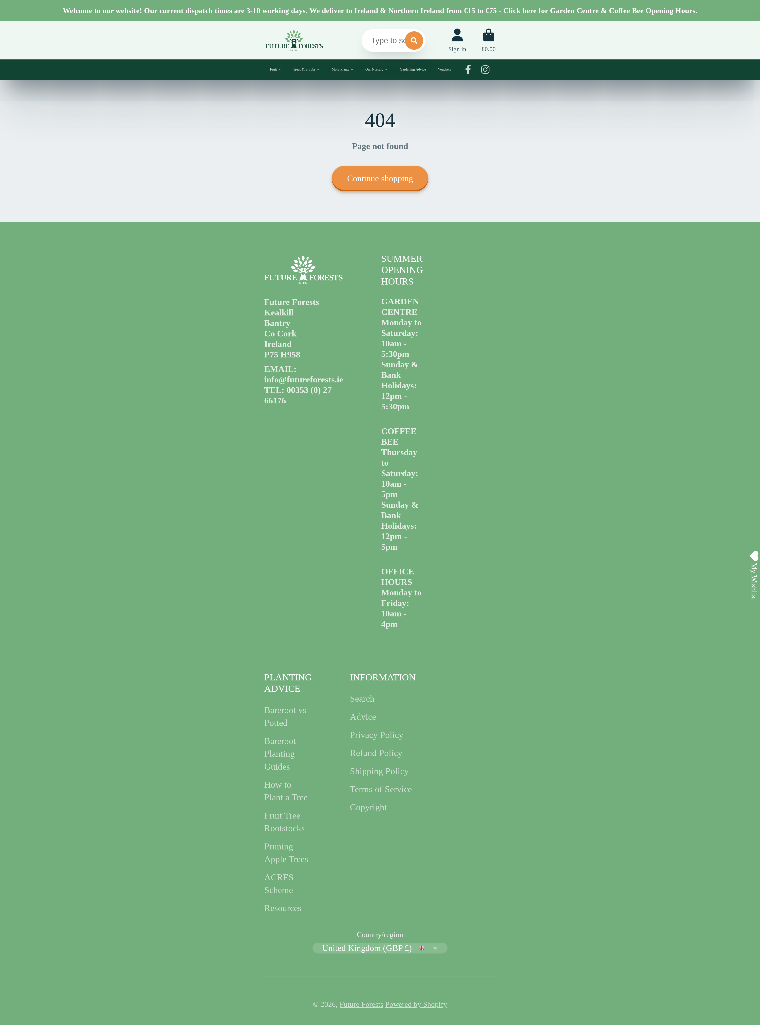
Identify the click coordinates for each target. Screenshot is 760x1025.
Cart (489, 40)
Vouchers (444, 69)
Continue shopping (380, 178)
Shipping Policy (379, 771)
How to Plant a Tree (286, 790)
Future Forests (361, 1004)
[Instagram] (485, 69)
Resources (282, 908)
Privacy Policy (376, 735)
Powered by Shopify (416, 1004)
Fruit (273, 69)
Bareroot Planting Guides (280, 754)
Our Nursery (374, 69)
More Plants (340, 69)
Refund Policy (376, 753)
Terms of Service (381, 789)
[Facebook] (468, 69)
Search (362, 699)
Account (457, 40)
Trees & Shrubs (304, 69)
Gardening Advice (413, 69)
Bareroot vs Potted (285, 716)
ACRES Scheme (279, 883)
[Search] (414, 40)
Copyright (368, 807)
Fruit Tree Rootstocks (284, 821)
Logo (294, 40)
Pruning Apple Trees (286, 852)
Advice (363, 717)
